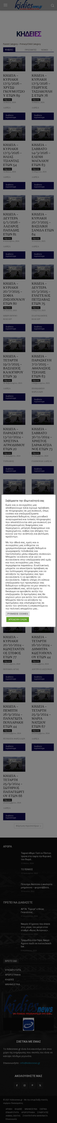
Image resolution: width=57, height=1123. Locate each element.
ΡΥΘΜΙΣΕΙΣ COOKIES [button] (17, 613)
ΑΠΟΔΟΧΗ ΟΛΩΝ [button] (18, 619)
